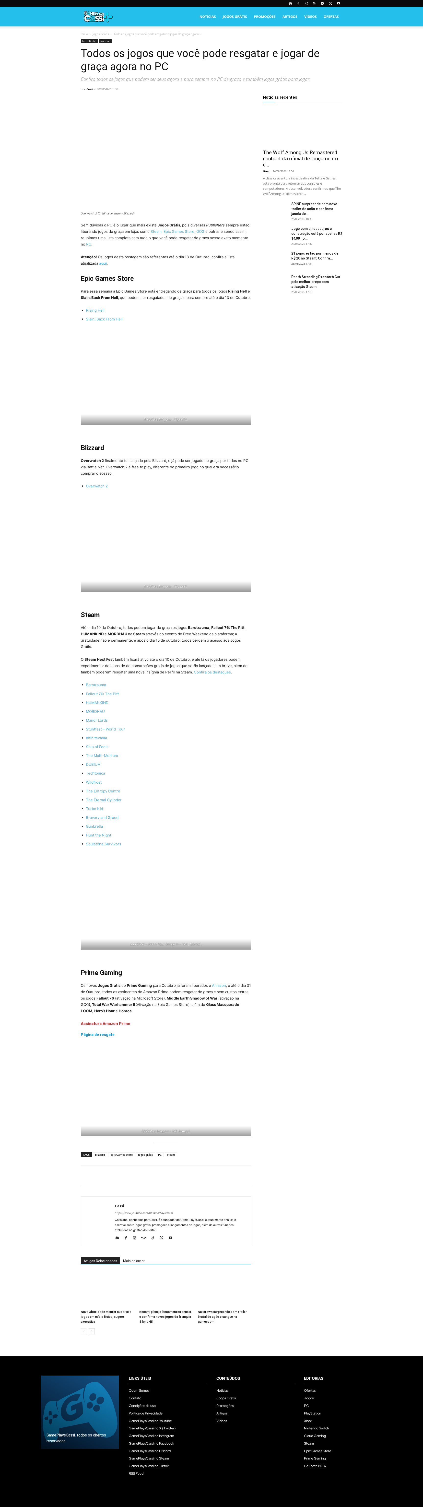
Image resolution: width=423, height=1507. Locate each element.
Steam (156, 231)
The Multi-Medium (102, 755)
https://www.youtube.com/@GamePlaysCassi (144, 1213)
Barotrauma (96, 685)
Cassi (89, 89)
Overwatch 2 (97, 486)
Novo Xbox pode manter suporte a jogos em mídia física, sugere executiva (106, 1316)
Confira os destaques (212, 672)
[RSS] (314, 3)
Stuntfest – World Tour (105, 729)
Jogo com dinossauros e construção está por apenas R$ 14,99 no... (316, 233)
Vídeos (310, 16)
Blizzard (100, 1154)
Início (84, 34)
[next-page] (92, 1331)
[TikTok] (155, 1238)
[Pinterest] (108, 100)
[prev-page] (84, 1331)
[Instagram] (306, 3)
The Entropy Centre (103, 791)
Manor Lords (97, 720)
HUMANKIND (97, 702)
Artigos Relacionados (100, 1261)
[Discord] (290, 3)
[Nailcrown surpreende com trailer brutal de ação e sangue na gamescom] (224, 1289)
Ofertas (331, 16)
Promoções (265, 16)
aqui (103, 263)
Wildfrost (94, 782)
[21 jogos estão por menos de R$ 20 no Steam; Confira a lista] (275, 259)
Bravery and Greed (102, 817)
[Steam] (145, 1238)
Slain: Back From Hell (104, 319)
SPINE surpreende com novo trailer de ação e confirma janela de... (314, 209)
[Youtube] (338, 3)
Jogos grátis (145, 1154)
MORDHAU (95, 711)
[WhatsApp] (119, 100)
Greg (266, 171)
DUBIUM (93, 764)
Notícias (208, 16)
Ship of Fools (97, 746)
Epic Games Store (179, 231)
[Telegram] (322, 3)
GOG (200, 231)
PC (88, 244)
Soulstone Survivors (103, 844)
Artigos (289, 16)
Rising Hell (95, 310)
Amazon (219, 985)
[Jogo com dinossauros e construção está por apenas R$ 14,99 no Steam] (275, 234)
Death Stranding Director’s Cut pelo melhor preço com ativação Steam (315, 282)
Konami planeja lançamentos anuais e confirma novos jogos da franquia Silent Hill (165, 1316)
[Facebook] (298, 3)
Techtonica (95, 773)
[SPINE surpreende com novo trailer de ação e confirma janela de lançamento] (275, 210)
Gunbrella (94, 826)
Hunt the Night (98, 835)
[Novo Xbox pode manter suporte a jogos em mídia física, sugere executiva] (107, 1289)
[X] (330, 3)
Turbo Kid (94, 808)
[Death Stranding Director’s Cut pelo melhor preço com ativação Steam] (275, 283)
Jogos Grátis (235, 16)
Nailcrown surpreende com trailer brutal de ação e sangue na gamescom (222, 1316)
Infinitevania (96, 738)
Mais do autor (134, 1261)
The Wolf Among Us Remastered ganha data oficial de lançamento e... (300, 159)
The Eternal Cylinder (104, 800)
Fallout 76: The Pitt (102, 694)
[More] (142, 100)
